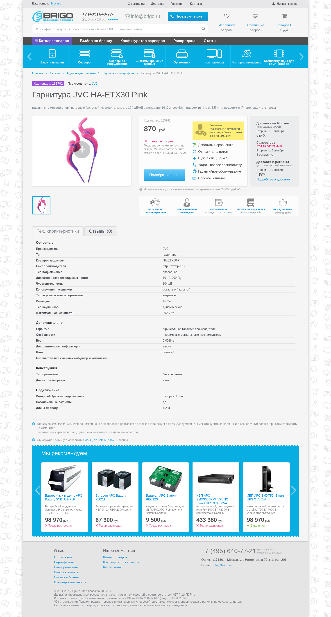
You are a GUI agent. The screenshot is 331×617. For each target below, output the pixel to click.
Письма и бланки (66, 577)
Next (293, 490)
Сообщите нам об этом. (99, 440)
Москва (56, 3)
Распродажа (184, 41)
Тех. (58, 231)
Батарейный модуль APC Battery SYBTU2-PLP (63, 497)
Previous (38, 490)
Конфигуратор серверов (142, 41)
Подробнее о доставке (273, 179)
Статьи (210, 41)
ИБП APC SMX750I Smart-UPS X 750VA (266, 497)
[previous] (29, 56)
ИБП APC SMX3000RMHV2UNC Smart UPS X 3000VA (212, 499)
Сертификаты (64, 562)
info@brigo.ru (144, 16)
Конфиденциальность (70, 582)
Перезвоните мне (188, 16)
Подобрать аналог (164, 175)
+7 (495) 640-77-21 (174, 153)
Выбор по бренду (96, 41)
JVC (95, 83)
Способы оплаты (66, 572)
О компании (136, 3)
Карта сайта (112, 567)
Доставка (157, 3)
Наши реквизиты (66, 567)
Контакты (196, 3)
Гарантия (177, 3)
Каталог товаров (53, 41)
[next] (301, 56)
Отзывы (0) (100, 231)
